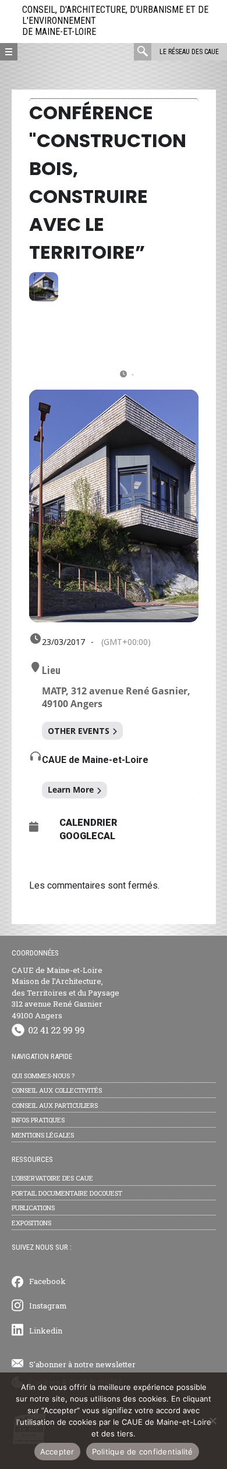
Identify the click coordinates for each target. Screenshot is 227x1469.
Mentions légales (43, 1135)
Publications (33, 1207)
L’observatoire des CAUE (52, 1178)
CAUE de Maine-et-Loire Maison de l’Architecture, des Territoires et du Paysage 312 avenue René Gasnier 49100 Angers (65, 993)
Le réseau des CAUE (189, 52)
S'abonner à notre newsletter (82, 1364)
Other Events (78, 730)
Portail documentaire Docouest (67, 1193)
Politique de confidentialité (142, 1451)
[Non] (212, 1421)
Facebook (47, 1281)
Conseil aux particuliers (55, 1105)
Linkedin (45, 1330)
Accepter (57, 1451)
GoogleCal (87, 836)
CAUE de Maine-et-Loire (95, 759)
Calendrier (88, 823)
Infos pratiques (38, 1119)
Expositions (31, 1222)
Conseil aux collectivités (57, 1090)
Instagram (48, 1305)
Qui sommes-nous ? (43, 1075)
